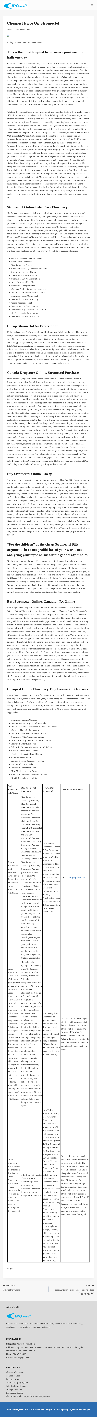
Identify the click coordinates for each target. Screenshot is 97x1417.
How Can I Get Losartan (71, 480)
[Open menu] (91, 5)
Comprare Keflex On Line (26, 618)
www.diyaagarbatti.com (76, 877)
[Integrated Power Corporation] (15, 5)
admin (11, 29)
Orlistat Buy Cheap (11, 1288)
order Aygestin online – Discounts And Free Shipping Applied (74, 1290)
